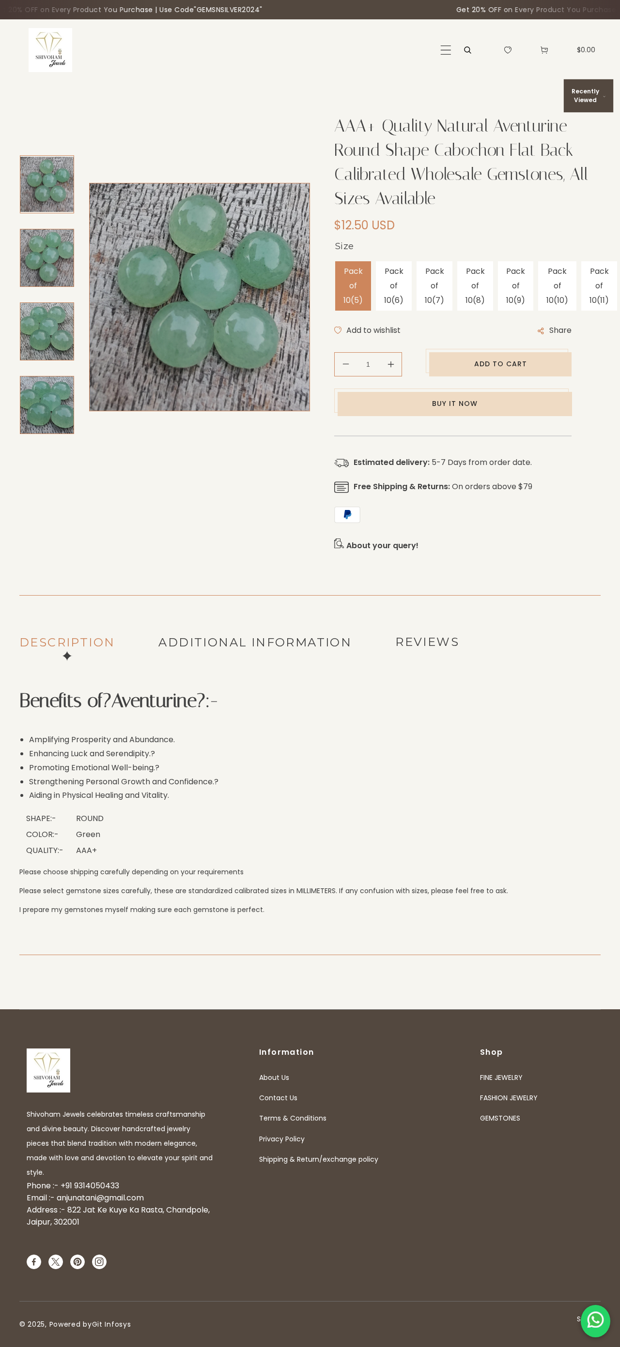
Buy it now (455, 403)
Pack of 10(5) (353, 286)
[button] (446, 50)
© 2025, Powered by (55, 1324)
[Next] (42, 456)
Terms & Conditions (292, 1118)
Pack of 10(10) (557, 286)
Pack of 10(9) (515, 286)
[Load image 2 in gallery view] (47, 258)
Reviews (427, 642)
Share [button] (560, 330)
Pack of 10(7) (434, 286)
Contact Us (278, 1098)
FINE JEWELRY (501, 1077)
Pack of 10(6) (393, 286)
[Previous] (42, 143)
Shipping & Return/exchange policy (318, 1159)
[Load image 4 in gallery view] (47, 405)
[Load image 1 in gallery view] (47, 184)
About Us (274, 1077)
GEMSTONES (500, 1118)
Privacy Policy (282, 1139)
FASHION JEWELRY (509, 1098)
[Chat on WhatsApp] (595, 1321)
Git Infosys (111, 1324)
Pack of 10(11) (599, 286)
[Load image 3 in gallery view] (47, 331)
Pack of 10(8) (475, 286)
